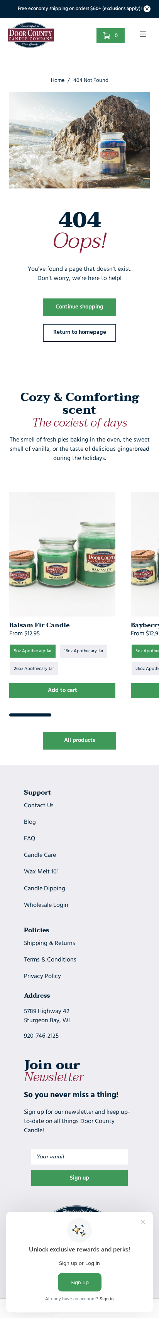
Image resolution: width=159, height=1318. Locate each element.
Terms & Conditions (50, 960)
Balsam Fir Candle (39, 625)
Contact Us (39, 806)
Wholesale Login (46, 905)
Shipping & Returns (49, 943)
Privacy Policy (42, 976)
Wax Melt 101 (41, 872)
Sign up (79, 1178)
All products (79, 740)
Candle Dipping (44, 889)
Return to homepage (79, 332)
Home (57, 80)
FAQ (29, 839)
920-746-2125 (41, 1036)
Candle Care (40, 855)
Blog (30, 822)
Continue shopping (79, 307)
